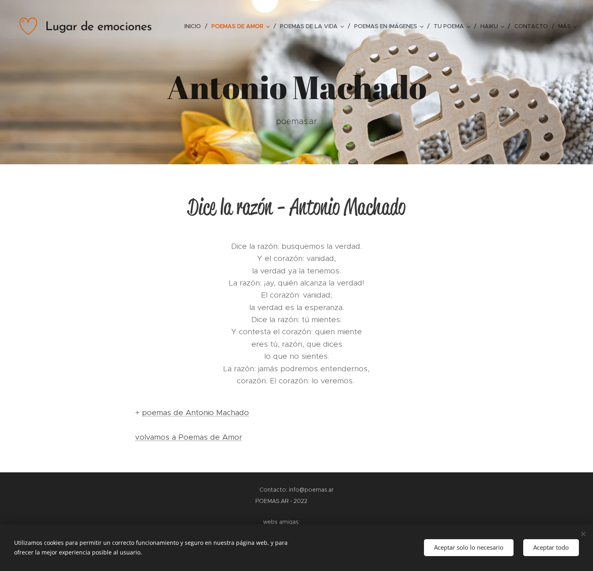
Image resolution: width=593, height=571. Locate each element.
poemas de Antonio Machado (195, 412)
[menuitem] (194, 26)
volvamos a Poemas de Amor (188, 437)
